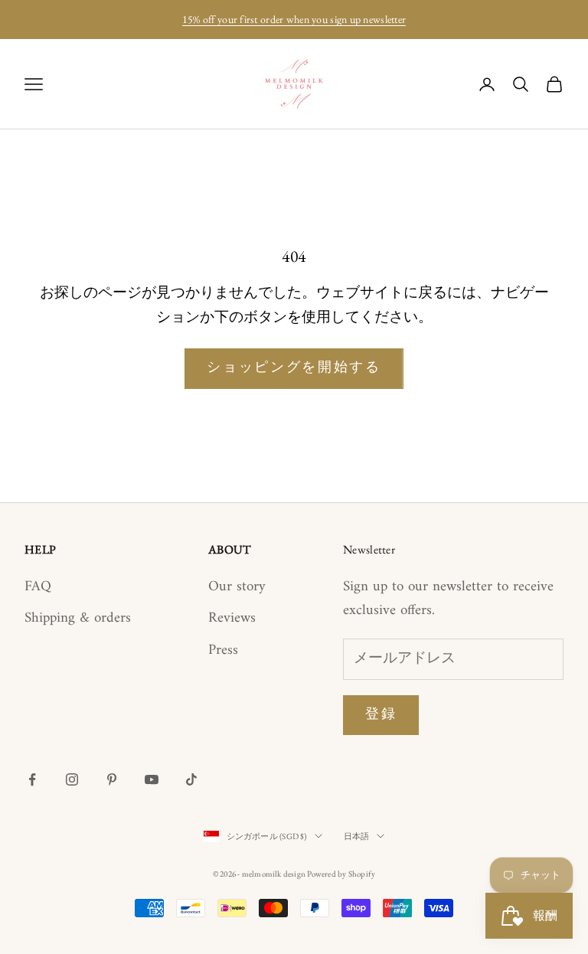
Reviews (232, 618)
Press (223, 650)
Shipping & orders (77, 618)
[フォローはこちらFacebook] (32, 779)
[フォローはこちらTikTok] (191, 779)
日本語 (357, 836)
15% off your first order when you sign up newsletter (294, 19)
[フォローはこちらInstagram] (72, 779)
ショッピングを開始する (294, 368)
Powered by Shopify (341, 873)
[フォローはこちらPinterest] (111, 779)
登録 (381, 715)
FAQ (37, 587)
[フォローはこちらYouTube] (151, 779)
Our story (237, 587)
